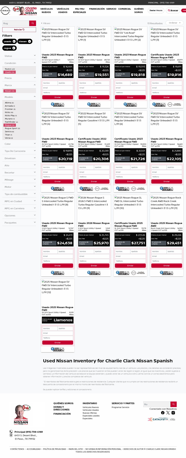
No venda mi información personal (103, 449)
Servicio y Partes (123, 403)
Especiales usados (91, 415)
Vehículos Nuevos (91, 407)
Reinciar (18, 29)
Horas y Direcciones (61, 408)
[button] (46, 10)
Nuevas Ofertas (90, 413)
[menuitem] (19, 68)
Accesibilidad (34, 449)
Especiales (87, 418)
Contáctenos (17, 449)
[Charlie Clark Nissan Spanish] (18, 10)
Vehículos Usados (91, 410)
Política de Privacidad (54, 449)
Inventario (90, 403)
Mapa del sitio (76, 449)
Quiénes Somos (63, 403)
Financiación (62, 414)
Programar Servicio (120, 407)
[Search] (32, 23)
